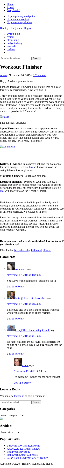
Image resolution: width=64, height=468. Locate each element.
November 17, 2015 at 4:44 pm (24, 303)
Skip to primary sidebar (19, 22)
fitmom (47, 250)
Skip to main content (18, 19)
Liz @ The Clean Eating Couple (32, 330)
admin (25, 365)
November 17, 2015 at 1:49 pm (24, 274)
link (31, 167)
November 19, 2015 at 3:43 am (30, 371)
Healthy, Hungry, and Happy (15, 28)
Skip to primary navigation (21, 16)
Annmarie (20, 269)
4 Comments (39, 75)
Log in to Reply (15, 286)
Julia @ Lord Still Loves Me (30, 298)
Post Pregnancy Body (18, 451)
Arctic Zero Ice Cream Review (23, 448)
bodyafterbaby (22, 250)
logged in (19, 396)
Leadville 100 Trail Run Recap (23, 445)
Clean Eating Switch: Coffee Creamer (27, 457)
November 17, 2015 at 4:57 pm (24, 336)
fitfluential (36, 250)
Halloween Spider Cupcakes (22, 454)
